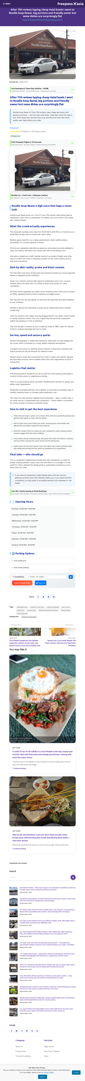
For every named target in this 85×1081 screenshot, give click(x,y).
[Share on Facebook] (38, 597)
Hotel (46, 1056)
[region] (42, 170)
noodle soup (31, 610)
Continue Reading (20, 768)
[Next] (70, 170)
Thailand (32, 20)
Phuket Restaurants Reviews (48, 610)
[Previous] (14, 170)
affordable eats (22, 607)
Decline (42, 1077)
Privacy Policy (21, 1051)
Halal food (20, 610)
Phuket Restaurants (53, 20)
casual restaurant (53, 607)
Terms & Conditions (23, 1056)
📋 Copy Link (40, 583)
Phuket (40, 20)
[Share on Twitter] (43, 597)
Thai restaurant (22, 614)
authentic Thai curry (37, 607)
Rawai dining (65, 610)
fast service (66, 607)
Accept (76, 1072)
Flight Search (49, 1046)
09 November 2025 (26, 892)
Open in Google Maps (22, 583)
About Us (19, 1046)
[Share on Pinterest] (48, 597)
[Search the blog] (73, 877)
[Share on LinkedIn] (54, 597)
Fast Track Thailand (51, 1051)
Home (24, 20)
